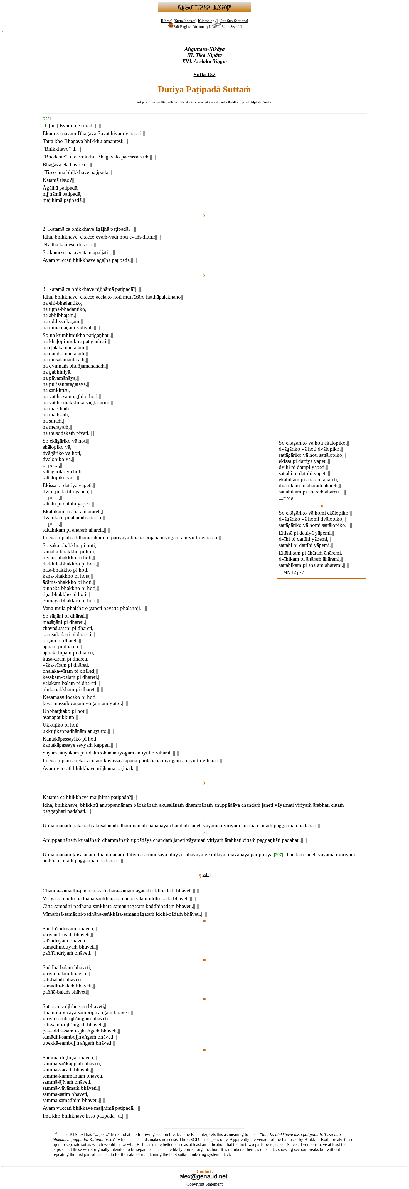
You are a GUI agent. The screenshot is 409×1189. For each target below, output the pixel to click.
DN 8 (288, 499)
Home (166, 21)
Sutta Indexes (185, 21)
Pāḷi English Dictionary (191, 26)
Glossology (207, 21)
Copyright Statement (204, 1184)
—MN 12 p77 (291, 572)
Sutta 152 (205, 74)
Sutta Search (231, 26)
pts (53, 125)
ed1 (206, 874)
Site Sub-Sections (233, 21)
